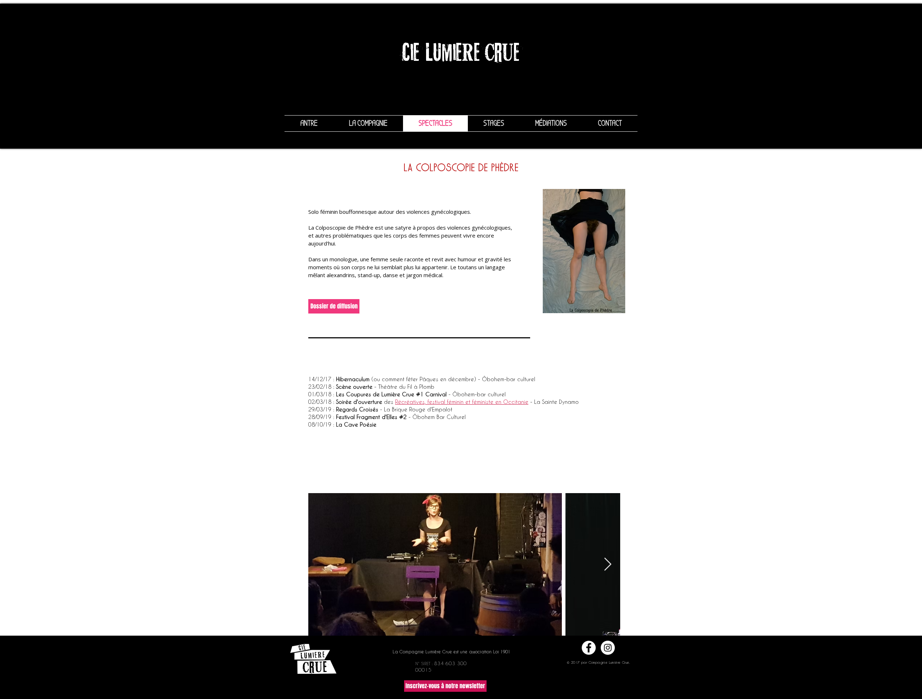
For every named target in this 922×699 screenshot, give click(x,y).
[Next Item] (608, 565)
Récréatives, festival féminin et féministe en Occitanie (461, 401)
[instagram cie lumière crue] (608, 648)
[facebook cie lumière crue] (589, 648)
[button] (445, 686)
